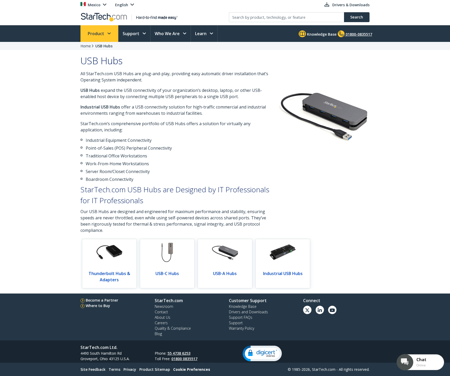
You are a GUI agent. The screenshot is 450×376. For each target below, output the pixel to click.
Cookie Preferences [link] (191, 369)
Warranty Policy (241, 328)
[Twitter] (307, 310)
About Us (162, 317)
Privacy (129, 369)
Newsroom (164, 306)
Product (96, 33)
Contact (161, 311)
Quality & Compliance (173, 328)
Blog (158, 333)
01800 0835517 (184, 358)
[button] (262, 353)
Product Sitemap (154, 369)
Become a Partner (102, 300)
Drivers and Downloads (248, 311)
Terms (114, 369)
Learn (201, 33)
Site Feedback (92, 369)
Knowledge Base (321, 34)
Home (85, 45)
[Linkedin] (320, 310)
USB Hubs (104, 45)
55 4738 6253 (178, 353)
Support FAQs (240, 317)
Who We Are (168, 33)
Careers (161, 322)
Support (131, 33)
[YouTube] (332, 310)
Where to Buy (98, 305)
